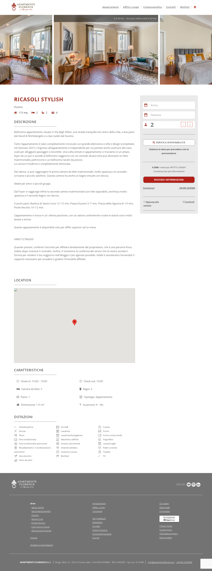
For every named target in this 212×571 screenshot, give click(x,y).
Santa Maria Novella (41, 511)
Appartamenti (110, 7)
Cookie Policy (165, 529)
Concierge (97, 511)
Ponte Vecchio (38, 522)
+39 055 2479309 (187, 188)
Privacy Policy (165, 525)
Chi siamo (164, 503)
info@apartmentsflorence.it (161, 562)
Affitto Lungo (98, 507)
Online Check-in (100, 530)
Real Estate (164, 507)
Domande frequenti (101, 533)
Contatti (171, 7)
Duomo (35, 515)
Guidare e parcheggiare (41, 545)
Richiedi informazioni (169, 179)
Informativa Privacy (168, 533)
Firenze (33, 537)
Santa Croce (37, 519)
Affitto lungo (131, 7)
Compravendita (152, 7)
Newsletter (97, 522)
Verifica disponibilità (170, 142)
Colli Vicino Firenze (40, 526)
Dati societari (165, 537)
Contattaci (149, 188)
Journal (95, 537)
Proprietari (164, 511)
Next (208, 49)
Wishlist (185, 7)
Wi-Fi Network (99, 518)
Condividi (189, 201)
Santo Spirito (37, 507)
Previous (3, 49)
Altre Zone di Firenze (41, 530)
